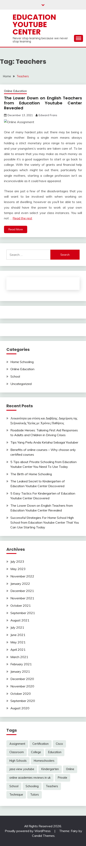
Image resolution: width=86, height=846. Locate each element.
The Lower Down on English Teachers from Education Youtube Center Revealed (43, 103)
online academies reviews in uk (30, 777)
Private (62, 777)
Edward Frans (48, 115)
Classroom (16, 752)
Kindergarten (50, 769)
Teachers (52, 786)
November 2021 (22, 598)
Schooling (32, 786)
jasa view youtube (21, 769)
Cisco (59, 744)
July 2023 (17, 561)
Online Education (15, 91)
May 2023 (18, 569)
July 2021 (17, 627)
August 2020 (19, 708)
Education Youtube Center (34, 24)
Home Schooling (22, 362)
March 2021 (19, 657)
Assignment (17, 744)
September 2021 (22, 613)
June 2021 (17, 635)
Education (54, 752)
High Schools (18, 761)
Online (70, 769)
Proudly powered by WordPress (28, 831)
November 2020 (22, 686)
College (36, 752)
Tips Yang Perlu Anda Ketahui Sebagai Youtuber (44, 442)
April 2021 (18, 650)
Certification (40, 744)
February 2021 (21, 664)
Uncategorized (21, 384)
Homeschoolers (44, 761)
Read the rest (22, 218)
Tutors (34, 794)
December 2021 (22, 591)
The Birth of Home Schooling (31, 474)
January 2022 (20, 584)
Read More (15, 229)
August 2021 (19, 620)
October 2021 (20, 606)
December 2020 (22, 679)
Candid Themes (43, 836)
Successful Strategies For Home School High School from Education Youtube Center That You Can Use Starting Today (44, 522)
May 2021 (18, 642)
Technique (16, 794)
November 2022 (22, 576)
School (15, 376)
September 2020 (22, 701)
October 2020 (20, 694)
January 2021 (20, 671)
